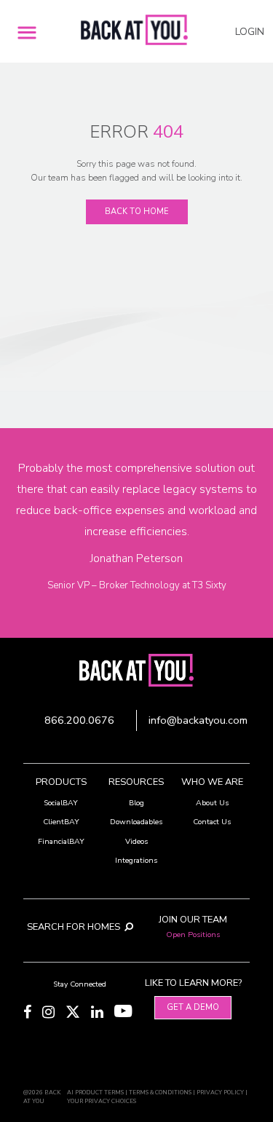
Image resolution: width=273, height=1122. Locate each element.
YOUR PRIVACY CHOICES (101, 1101)
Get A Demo (193, 1007)
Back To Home (137, 211)
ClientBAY (61, 821)
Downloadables (136, 821)
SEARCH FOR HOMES (74, 926)
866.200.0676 (79, 720)
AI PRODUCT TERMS (95, 1093)
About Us (212, 802)
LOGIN (249, 32)
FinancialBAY (61, 841)
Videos (136, 841)
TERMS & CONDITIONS (160, 1093)
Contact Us (212, 821)
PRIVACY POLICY (220, 1093)
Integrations (136, 860)
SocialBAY (61, 802)
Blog (136, 802)
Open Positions (193, 934)
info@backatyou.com (198, 720)
